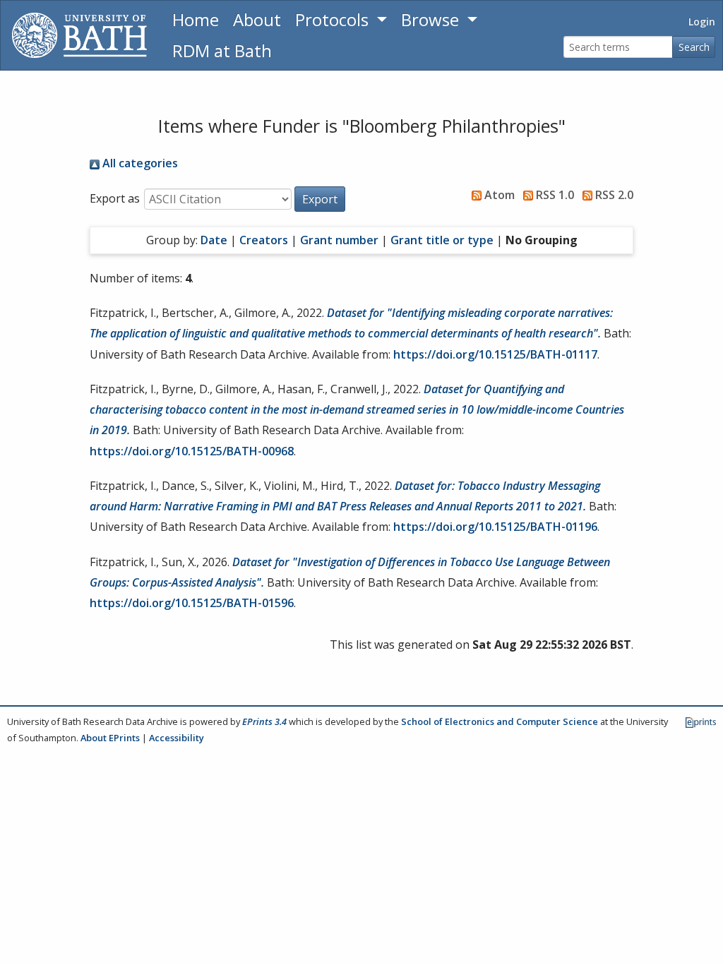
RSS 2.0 (612, 195)
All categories (139, 163)
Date (214, 240)
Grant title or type (442, 240)
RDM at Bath (222, 50)
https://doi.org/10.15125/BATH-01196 (495, 526)
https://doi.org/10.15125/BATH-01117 (495, 354)
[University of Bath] (79, 35)
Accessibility (176, 737)
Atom (498, 195)
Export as (115, 198)
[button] (319, 199)
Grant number (339, 240)
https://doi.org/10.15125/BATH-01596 (192, 603)
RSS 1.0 (553, 195)
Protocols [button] (334, 19)
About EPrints (110, 737)
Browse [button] (432, 19)
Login (701, 21)
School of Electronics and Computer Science (499, 721)
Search (694, 47)
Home (195, 19)
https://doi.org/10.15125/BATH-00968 (192, 451)
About (257, 19)
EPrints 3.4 (264, 721)
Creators (263, 240)
